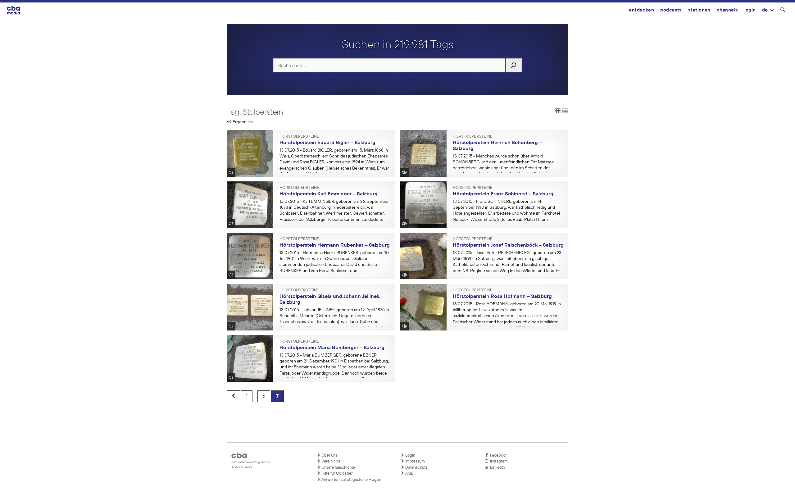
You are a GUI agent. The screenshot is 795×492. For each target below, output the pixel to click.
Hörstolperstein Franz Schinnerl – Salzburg (503, 194)
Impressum (414, 461)
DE (765, 10)
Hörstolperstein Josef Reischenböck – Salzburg (508, 245)
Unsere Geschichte (337, 468)
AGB (408, 474)
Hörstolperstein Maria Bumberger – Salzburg (331, 347)
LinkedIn (496, 468)
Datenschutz (415, 468)
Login (750, 10)
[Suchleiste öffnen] (783, 10)
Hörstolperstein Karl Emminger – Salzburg (328, 194)
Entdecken (641, 10)
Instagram (498, 461)
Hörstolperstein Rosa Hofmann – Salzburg (502, 296)
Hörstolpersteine (299, 137)
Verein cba (330, 461)
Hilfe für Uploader (336, 474)
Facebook (497, 455)
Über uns (328, 455)
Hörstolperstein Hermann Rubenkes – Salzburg (334, 245)
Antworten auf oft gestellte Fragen (350, 480)
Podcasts (671, 10)
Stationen (699, 10)
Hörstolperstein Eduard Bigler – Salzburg (327, 142)
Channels (727, 10)
